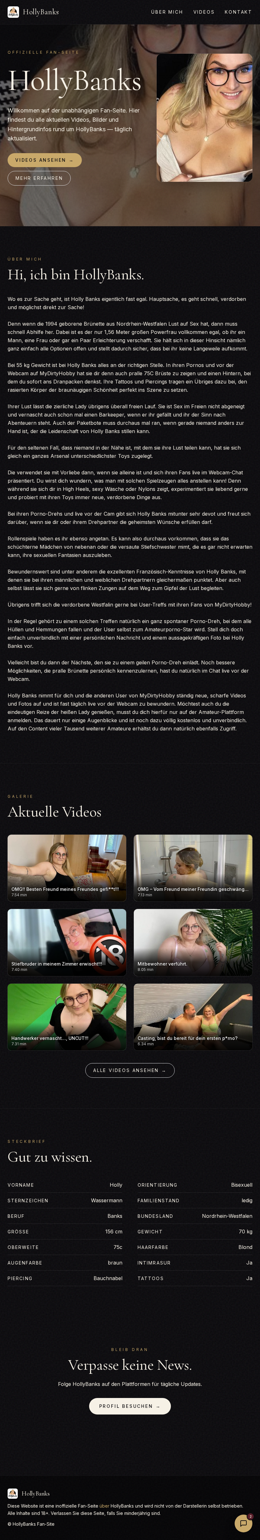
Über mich (167, 12)
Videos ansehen (44, 160)
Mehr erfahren (39, 178)
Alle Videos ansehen (130, 1070)
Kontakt (238, 12)
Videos (204, 12)
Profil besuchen (130, 1406)
